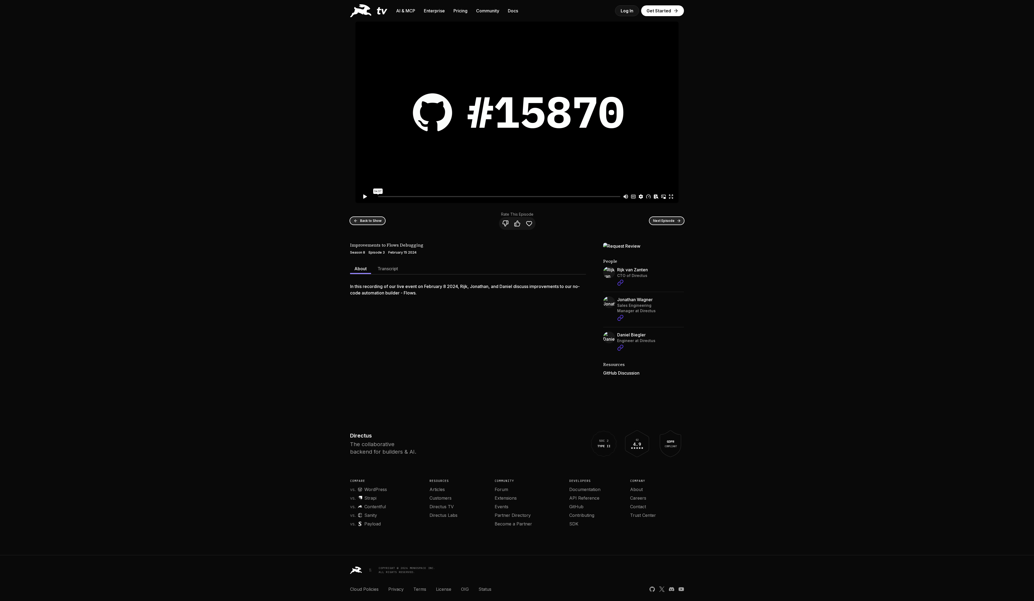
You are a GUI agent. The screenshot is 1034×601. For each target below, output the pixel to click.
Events (501, 506)
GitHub (576, 506)
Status (484, 589)
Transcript (388, 268)
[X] (662, 589)
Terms (419, 589)
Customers (440, 498)
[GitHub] (652, 589)
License (443, 589)
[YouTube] (681, 589)
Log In (627, 10)
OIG (465, 589)
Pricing (460, 10)
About (360, 268)
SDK (573, 524)
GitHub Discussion (621, 373)
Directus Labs (443, 515)
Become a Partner (513, 524)
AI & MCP (405, 10)
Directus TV (441, 506)
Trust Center (643, 515)
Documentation (584, 489)
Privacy (396, 589)
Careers (638, 498)
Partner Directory (513, 515)
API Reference (584, 498)
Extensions (506, 498)
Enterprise (434, 10)
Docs (513, 10)
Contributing (581, 515)
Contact (638, 506)
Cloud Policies (364, 589)
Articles (437, 489)
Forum (501, 489)
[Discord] (671, 589)
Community (487, 10)
